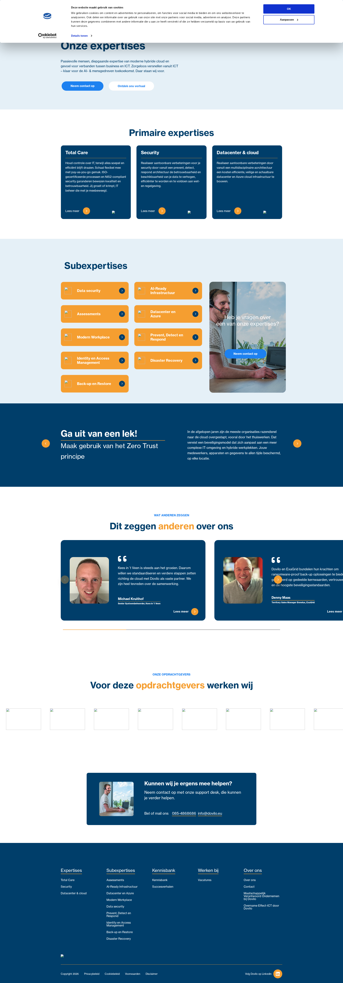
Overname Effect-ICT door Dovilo (261, 907)
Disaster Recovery (118, 938)
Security (66, 886)
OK (289, 8)
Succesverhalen (162, 886)
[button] (46, 444)
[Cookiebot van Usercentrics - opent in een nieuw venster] (47, 35)
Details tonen (79, 35)
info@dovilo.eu (210, 813)
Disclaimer (152, 973)
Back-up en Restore (119, 932)
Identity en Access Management (118, 924)
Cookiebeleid (112, 973)
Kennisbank (160, 880)
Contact (249, 886)
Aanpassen (287, 19)
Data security (115, 906)
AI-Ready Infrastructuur (122, 886)
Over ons (250, 880)
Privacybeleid (91, 973)
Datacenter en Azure (120, 893)
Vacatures (204, 880)
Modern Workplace (119, 900)
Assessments (115, 880)
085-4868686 (184, 813)
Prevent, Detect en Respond (118, 914)
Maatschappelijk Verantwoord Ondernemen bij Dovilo (261, 896)
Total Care (67, 880)
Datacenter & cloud (74, 893)
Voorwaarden (132, 973)
